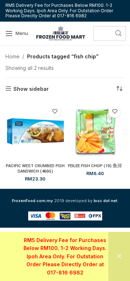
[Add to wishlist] (54, 111)
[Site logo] (60, 33)
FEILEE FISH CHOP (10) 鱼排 (95, 166)
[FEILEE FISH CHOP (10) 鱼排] (95, 131)
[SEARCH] (118, 33)
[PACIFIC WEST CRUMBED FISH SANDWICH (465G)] (35, 131)
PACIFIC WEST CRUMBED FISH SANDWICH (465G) (35, 168)
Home (12, 56)
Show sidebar (31, 89)
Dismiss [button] (119, 256)
